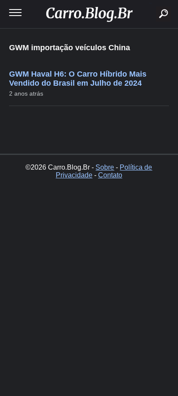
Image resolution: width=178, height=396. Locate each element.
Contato (110, 175)
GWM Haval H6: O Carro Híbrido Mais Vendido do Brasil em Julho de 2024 (77, 78)
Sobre (104, 167)
